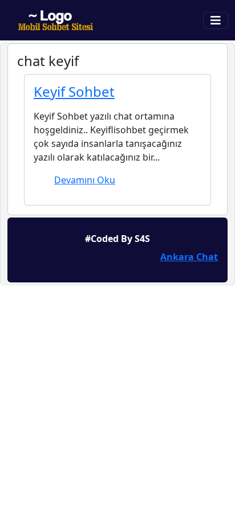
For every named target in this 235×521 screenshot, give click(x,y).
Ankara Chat (189, 257)
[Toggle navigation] (215, 20)
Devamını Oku (84, 180)
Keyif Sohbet (74, 91)
